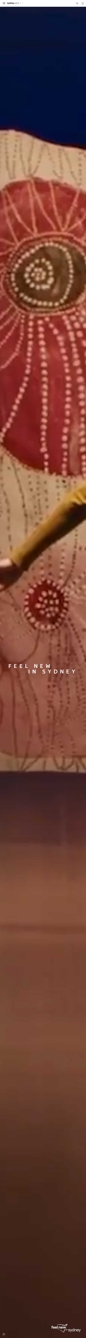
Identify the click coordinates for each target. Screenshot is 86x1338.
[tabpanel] (43, 669)
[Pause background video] (3, 1334)
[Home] (13, 3)
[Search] (77, 4)
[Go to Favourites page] (82, 3)
